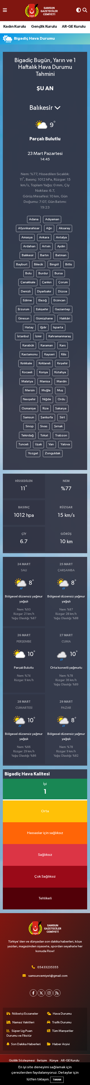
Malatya (27, 381)
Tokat (44, 435)
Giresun (23, 318)
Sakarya (60, 408)
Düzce (62, 291)
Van (51, 444)
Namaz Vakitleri (23, 1022)
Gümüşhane (44, 318)
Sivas (43, 426)
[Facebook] (33, 993)
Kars (63, 345)
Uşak (38, 444)
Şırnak (58, 426)
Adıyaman (52, 219)
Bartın (44, 255)
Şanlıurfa (47, 417)
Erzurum (23, 309)
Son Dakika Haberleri (26, 1044)
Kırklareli (44, 363)
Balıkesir (28, 255)
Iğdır (43, 327)
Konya (43, 372)
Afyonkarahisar (29, 228)
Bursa (59, 273)
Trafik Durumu (61, 1022)
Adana (33, 219)
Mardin (62, 381)
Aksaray (64, 228)
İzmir (38, 336)
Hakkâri (65, 318)
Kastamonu (30, 354)
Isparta (58, 327)
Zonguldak (52, 453)
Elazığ (42, 300)
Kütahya (60, 372)
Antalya (61, 237)
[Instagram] (49, 993)
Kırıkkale (26, 363)
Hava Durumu (62, 1013)
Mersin (30, 390)
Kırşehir (62, 363)
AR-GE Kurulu (73, 27)
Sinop (30, 426)
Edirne (27, 300)
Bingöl (54, 264)
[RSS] (57, 993)
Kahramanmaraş (59, 336)
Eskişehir (42, 309)
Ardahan (29, 246)
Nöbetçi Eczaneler (25, 1013)
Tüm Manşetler (62, 1030)
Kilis (63, 354)
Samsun (28, 417)
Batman (60, 255)
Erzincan (59, 300)
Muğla (46, 390)
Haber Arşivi (61, 1044)
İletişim (42, 1060)
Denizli (26, 291)
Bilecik (38, 264)
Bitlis (68, 264)
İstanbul (23, 336)
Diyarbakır (44, 291)
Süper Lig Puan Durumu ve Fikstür (20, 1033)
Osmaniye (29, 408)
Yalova (65, 444)
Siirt (62, 417)
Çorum (63, 282)
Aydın (61, 246)
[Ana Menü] (5, 10)
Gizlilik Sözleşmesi (22, 1060)
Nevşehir (29, 399)
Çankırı (47, 282)
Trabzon (61, 435)
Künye (54, 1060)
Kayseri (49, 354)
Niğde (46, 399)
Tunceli (23, 444)
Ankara (44, 237)
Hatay (29, 327)
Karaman (47, 345)
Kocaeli (27, 372)
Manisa (45, 381)
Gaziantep (62, 309)
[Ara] (85, 10)
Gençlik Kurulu (44, 27)
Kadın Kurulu (14, 27)
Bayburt (22, 264)
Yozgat (33, 453)
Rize (46, 408)
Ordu (61, 399)
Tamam (57, 1079)
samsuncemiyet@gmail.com (48, 975)
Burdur (43, 273)
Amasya (27, 237)
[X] (41, 993)
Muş (60, 390)
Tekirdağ (27, 435)
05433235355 (47, 967)
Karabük (28, 345)
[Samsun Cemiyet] (41, 10)
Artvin (46, 246)
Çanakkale (28, 282)
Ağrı (49, 228)
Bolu (28, 273)
